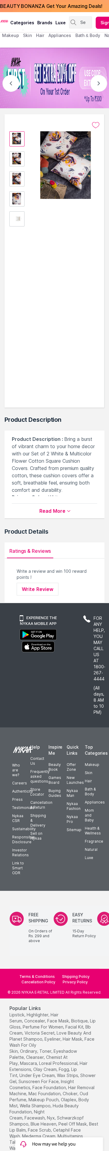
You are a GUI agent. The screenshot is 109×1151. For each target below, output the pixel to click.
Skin (88, 772)
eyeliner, (53, 1039)
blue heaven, (44, 1123)
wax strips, (68, 1075)
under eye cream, (37, 1075)
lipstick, (17, 1014)
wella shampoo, (35, 1105)
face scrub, (40, 1130)
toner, (45, 1051)
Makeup (92, 764)
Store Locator (37, 792)
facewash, (35, 1117)
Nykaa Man (72, 793)
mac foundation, (44, 1093)
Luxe (89, 857)
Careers (19, 783)
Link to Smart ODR (18, 868)
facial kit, (74, 1026)
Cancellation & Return (41, 805)
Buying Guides (54, 793)
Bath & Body (90, 791)
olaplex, (69, 1099)
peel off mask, (73, 1123)
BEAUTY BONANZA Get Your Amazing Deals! (51, 6)
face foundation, (49, 1087)
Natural (91, 849)
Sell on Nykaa (36, 836)
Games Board (54, 780)
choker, (70, 1093)
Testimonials (23, 807)
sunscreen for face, (39, 1081)
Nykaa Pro (72, 819)
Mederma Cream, (39, 1136)
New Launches (75, 780)
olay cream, (45, 1069)
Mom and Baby (89, 815)
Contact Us (37, 761)
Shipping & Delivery (38, 820)
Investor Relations (20, 852)
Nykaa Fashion (74, 806)
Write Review (37, 589)
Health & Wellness (93, 830)
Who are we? (16, 770)
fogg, (64, 1069)
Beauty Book (54, 767)
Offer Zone (71, 767)
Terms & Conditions (37, 976)
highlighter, (38, 1014)
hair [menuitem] (40, 35)
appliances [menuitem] (59, 35)
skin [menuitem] (27, 35)
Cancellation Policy (38, 982)
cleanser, (35, 1057)
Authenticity (22, 791)
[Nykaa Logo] (4, 21)
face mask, (58, 1020)
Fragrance (94, 841)
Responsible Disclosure (23, 839)
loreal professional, (58, 1063)
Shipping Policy (76, 976)
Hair (88, 781)
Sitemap (74, 829)
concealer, (35, 1020)
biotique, (80, 1020)
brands (44, 22)
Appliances (95, 802)
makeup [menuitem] (10, 35)
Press (17, 799)
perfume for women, (43, 1026)
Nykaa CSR (17, 818)
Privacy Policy (75, 982)
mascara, (29, 1063)
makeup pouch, (44, 1099)
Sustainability (24, 829)
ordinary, (29, 1051)
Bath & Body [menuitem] (87, 35)
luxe (60, 22)
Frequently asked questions (40, 776)
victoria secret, (40, 1032)
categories (22, 22)
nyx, (51, 1117)
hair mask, (73, 1039)
